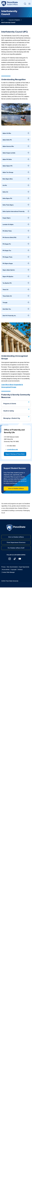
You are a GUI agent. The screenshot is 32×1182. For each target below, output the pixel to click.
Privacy (3, 567)
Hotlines (20, 569)
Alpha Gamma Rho (8, 146)
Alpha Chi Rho (7, 133)
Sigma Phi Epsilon (8, 276)
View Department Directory (16, 542)
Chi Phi (5, 185)
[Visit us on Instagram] (9, 559)
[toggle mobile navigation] (29, 3)
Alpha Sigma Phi (7, 166)
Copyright (13, 569)
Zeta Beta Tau (7, 309)
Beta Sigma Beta (8, 179)
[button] (25, 3)
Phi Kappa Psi (7, 244)
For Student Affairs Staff (16, 548)
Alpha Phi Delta (7, 159)
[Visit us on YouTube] (20, 559)
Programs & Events (9, 403)
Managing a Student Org (11, 418)
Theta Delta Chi (7, 296)
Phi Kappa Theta (7, 257)
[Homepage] (2, 20)
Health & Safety (8, 411)
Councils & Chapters (14, 20)
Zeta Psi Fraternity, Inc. (9, 315)
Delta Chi (5, 192)
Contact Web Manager (8, 572)
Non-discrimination (12, 567)
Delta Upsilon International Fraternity (13, 211)
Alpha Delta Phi (7, 140)
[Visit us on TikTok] (15, 559)
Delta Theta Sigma (8, 205)
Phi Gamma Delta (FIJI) (9, 237)
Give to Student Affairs (16, 488)
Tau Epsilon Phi (7, 283)
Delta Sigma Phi (7, 198)
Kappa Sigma (7, 218)
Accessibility (6, 569)
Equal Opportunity (24, 567)
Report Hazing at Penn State (15, 454)
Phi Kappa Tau (7, 250)
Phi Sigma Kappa (8, 263)
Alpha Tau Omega (8, 172)
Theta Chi (5, 289)
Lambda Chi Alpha (8, 224)
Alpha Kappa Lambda (9, 153)
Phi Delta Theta (7, 231)
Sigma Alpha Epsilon (9, 270)
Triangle (5, 302)
